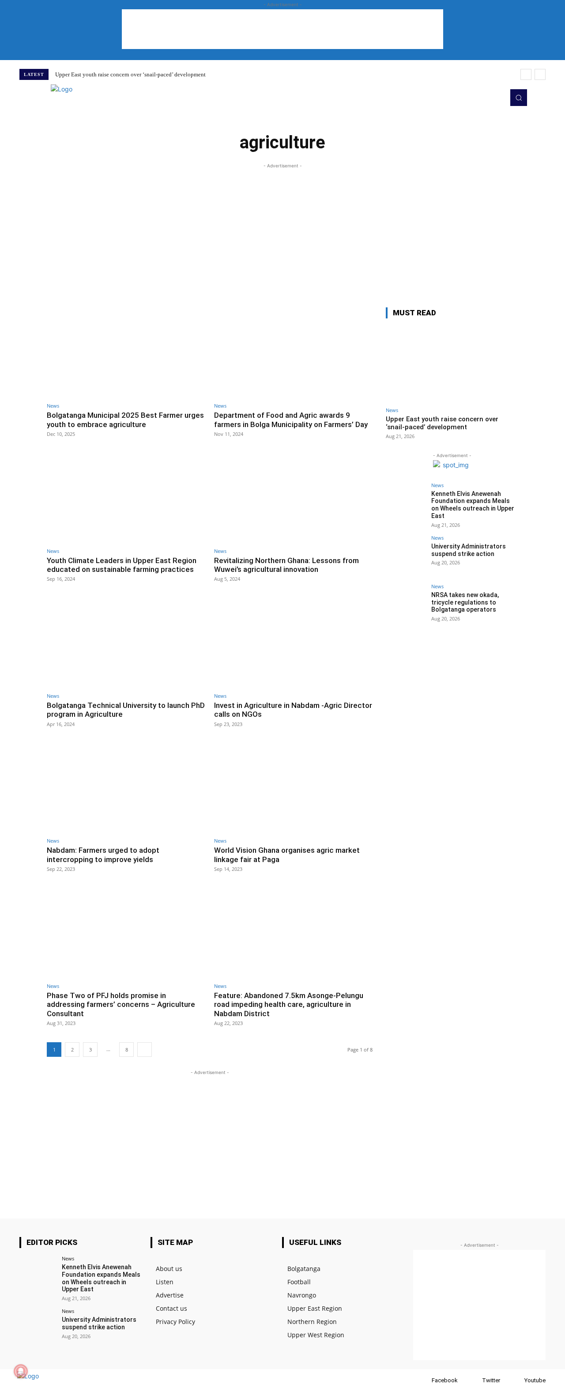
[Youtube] (495, 97)
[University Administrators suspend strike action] (406, 555)
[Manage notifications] (21, 1371)
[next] (540, 74)
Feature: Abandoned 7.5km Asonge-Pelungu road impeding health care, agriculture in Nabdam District (288, 1004)
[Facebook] (423, 1380)
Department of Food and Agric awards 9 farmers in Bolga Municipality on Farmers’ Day (291, 419)
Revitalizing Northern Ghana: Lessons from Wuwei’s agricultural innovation (286, 565)
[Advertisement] (282, 29)
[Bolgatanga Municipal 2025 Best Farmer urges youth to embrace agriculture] (126, 352)
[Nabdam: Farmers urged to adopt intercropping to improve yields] (126, 787)
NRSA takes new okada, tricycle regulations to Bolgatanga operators (465, 602)
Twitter (491, 1380)
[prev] (525, 74)
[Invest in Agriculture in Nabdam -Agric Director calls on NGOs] (293, 642)
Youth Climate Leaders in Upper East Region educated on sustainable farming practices (121, 565)
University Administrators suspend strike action (468, 550)
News (53, 405)
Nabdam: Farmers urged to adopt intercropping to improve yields (103, 854)
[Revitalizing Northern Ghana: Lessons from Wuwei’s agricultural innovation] (293, 497)
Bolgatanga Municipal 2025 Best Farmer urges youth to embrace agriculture (125, 419)
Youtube (535, 1380)
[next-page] (144, 1049)
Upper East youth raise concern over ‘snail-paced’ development (130, 74)
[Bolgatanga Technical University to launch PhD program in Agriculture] (126, 642)
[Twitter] (483, 97)
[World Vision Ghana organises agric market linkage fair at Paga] (293, 787)
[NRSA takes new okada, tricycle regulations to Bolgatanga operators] (406, 604)
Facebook (445, 1380)
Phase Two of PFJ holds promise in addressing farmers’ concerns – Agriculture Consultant (121, 1004)
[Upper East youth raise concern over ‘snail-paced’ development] (452, 364)
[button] (518, 97)
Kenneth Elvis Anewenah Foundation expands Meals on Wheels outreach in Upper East (472, 504)
